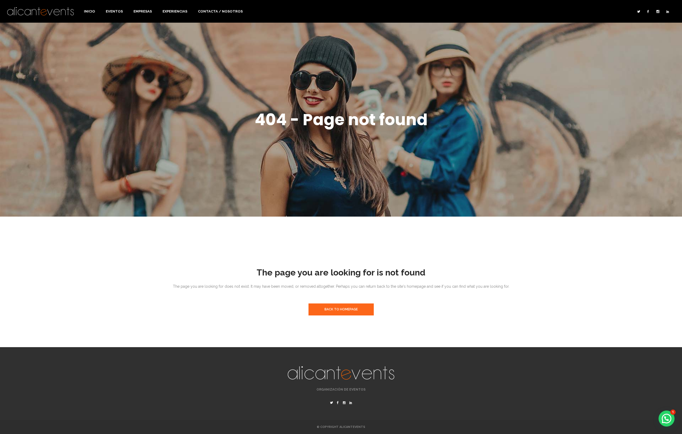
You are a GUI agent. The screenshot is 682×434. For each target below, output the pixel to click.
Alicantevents (352, 427)
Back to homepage (341, 309)
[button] (667, 419)
